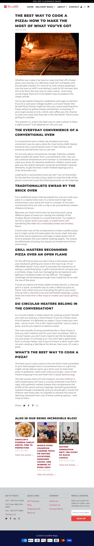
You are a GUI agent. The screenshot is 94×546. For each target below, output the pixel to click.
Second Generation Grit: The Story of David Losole (68, 452)
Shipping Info (33, 509)
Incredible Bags (50, 536)
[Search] (85, 7)
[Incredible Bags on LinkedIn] (15, 518)
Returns (31, 513)
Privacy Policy (56, 509)
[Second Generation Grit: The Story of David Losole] (69, 433)
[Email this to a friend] (36, 405)
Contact (74, 7)
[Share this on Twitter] (24, 405)
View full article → (24, 455)
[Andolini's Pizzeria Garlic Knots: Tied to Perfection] (25, 429)
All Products (33, 501)
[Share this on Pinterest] (32, 405)
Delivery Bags (45, 7)
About (62, 7)
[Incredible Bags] (11, 6)
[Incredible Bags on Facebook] (11, 518)
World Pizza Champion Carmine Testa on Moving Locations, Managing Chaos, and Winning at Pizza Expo (46, 456)
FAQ (29, 505)
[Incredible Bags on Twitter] (6, 518)
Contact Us (10, 514)
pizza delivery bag (65, 374)
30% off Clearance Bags (47, 1)
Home (30, 7)
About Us (53, 501)
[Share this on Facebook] (28, 405)
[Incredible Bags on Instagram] (19, 518)
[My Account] (81, 7)
